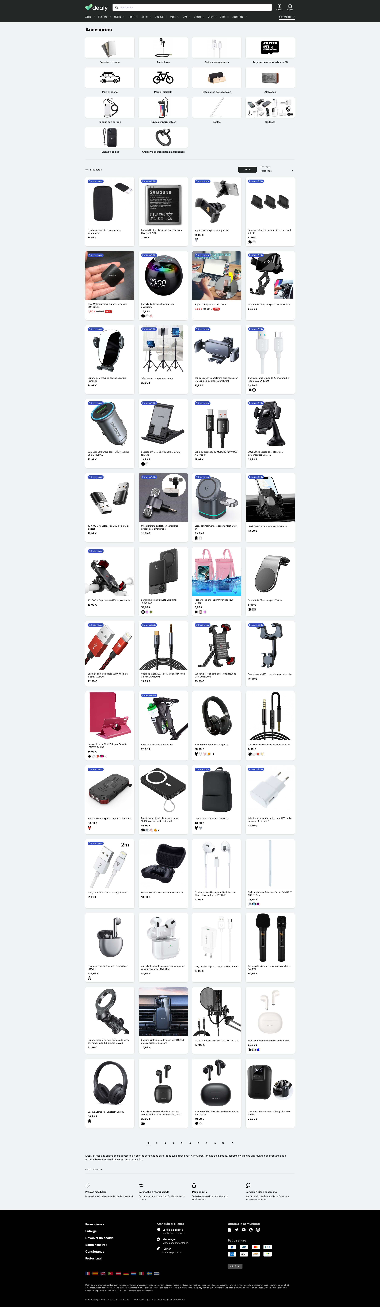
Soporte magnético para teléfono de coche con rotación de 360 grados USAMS (108, 1041)
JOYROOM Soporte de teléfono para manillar (109, 600)
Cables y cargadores (217, 62)
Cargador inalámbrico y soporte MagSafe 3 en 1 (216, 527)
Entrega (91, 1231)
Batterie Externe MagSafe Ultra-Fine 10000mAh (158, 601)
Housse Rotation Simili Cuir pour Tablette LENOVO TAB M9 (107, 745)
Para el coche (110, 91)
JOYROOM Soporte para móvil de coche (267, 526)
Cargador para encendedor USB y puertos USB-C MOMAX (108, 453)
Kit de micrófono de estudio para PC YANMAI (216, 1040)
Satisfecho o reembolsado (154, 1191)
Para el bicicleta (163, 91)
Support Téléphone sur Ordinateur (211, 304)
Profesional (93, 1258)
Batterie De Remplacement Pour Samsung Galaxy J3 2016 (161, 231)
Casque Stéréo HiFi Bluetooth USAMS (106, 1112)
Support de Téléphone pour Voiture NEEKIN (269, 304)
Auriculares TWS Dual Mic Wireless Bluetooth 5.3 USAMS (216, 1113)
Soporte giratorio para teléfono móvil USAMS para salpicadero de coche (163, 1041)
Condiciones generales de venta (170, 1299)
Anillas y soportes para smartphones (163, 151)
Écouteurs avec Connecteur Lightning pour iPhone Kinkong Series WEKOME (215, 893)
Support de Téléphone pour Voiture (265, 600)
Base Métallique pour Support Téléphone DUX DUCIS (107, 305)
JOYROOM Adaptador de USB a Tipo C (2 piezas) (108, 527)
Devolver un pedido (99, 1238)
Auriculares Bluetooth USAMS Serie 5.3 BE (268, 1040)
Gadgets (270, 121)
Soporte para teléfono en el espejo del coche (270, 674)
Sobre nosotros (96, 1245)
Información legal (142, 1299)
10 (223, 1143)
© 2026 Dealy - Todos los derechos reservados (107, 1299)
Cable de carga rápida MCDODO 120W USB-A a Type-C (216, 453)
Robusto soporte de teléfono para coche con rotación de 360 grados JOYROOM (216, 379)
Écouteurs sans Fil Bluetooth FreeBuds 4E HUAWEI (108, 967)
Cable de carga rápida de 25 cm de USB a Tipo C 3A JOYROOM (268, 379)
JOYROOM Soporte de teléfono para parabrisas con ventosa (266, 453)
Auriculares (163, 62)
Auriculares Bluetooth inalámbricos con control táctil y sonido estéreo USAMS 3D (161, 1113)
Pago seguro (199, 1191)
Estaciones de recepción (216, 91)
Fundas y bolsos (110, 151)
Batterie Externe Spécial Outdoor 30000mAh (109, 818)
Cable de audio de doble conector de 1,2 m (269, 744)
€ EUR (233, 1266)
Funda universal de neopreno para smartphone (104, 231)
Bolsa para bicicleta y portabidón (157, 744)
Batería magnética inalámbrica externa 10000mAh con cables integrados (160, 819)
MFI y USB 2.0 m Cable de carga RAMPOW (108, 892)
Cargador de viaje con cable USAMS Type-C (216, 966)
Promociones (94, 1224)
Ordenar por (265, 167)
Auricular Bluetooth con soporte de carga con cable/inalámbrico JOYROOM (163, 967)
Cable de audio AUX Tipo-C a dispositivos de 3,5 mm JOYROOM (163, 675)
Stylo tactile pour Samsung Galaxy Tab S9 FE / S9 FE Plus (270, 893)
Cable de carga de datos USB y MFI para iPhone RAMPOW (108, 675)
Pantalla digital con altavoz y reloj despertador (157, 305)
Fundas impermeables (163, 121)
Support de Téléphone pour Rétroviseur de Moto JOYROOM (215, 675)
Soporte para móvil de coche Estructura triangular (107, 379)
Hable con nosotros (174, 1233)
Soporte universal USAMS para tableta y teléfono (160, 453)
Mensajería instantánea (175, 1242)
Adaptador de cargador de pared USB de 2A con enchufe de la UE (270, 819)
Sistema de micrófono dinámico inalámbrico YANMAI (269, 967)
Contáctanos (94, 1251)
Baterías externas (110, 62)
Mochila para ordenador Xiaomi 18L (212, 818)
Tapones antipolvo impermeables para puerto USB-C (270, 231)
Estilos (217, 121)
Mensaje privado (171, 1252)
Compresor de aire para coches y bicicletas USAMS (269, 1113)
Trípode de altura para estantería (157, 378)
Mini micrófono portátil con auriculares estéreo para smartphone (159, 527)
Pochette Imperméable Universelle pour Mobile (214, 601)
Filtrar (247, 169)
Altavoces (270, 91)
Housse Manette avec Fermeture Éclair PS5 (162, 892)
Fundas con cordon (110, 121)
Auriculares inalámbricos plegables (211, 744)
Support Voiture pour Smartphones (211, 230)
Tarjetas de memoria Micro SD (270, 62)
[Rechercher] (116, 7)
